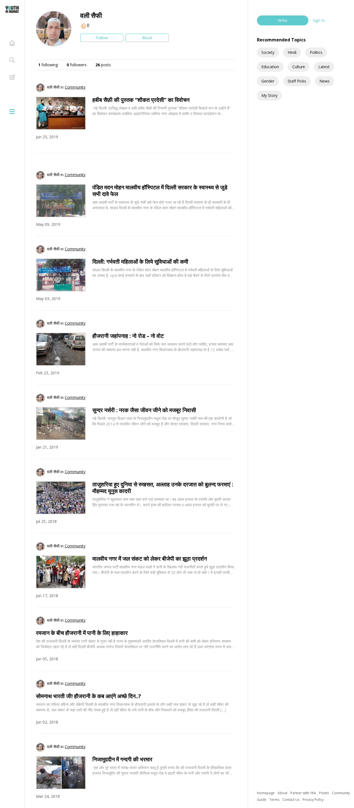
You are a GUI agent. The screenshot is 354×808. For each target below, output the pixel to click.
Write (282, 20)
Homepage (266, 793)
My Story (269, 95)
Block (147, 37)
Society (267, 52)
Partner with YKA (303, 793)
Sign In (319, 20)
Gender (267, 81)
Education (270, 66)
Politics (316, 52)
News (324, 81)
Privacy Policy (313, 799)
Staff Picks (297, 81)
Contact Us (291, 799)
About (283, 793)
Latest (324, 66)
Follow (102, 37)
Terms (274, 799)
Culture (298, 66)
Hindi (292, 52)
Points (324, 793)
